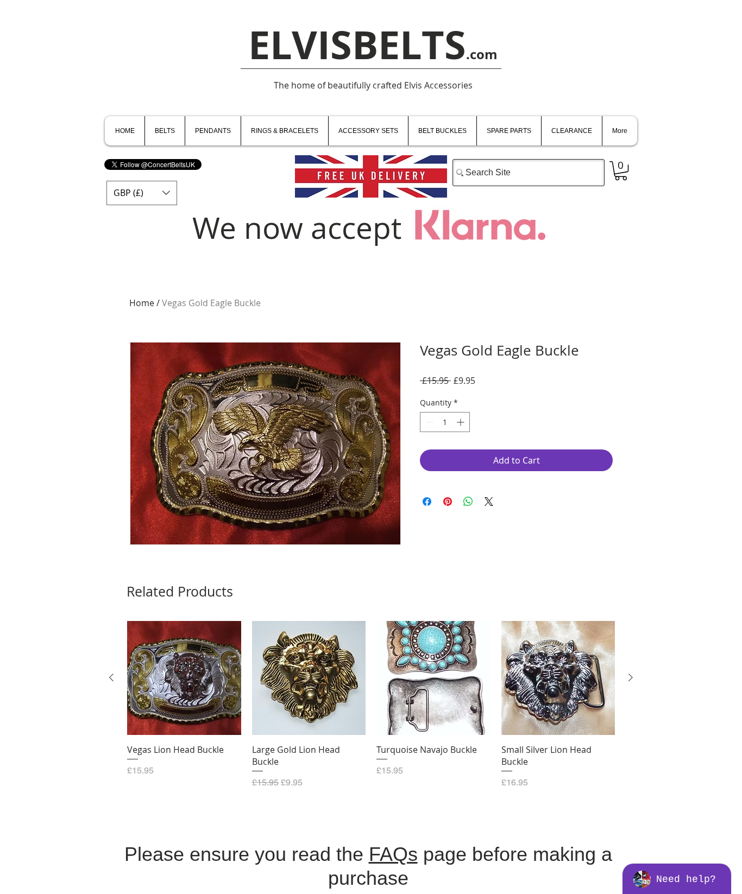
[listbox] (141, 193)
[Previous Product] (111, 677)
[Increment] (461, 422)
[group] (371, 710)
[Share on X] (488, 501)
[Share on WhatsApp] (468, 501)
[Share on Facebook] (426, 501)
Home (141, 303)
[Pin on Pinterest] (447, 501)
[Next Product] (630, 677)
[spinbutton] (445, 422)
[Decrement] (428, 422)
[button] (141, 193)
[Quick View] (184, 678)
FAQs (393, 854)
